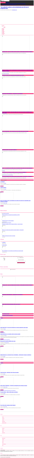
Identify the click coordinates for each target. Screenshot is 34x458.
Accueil (3, 25)
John (2, 445)
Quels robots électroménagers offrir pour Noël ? (11, 304)
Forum (3, 431)
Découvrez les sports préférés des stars (7, 341)
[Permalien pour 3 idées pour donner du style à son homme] (3, 234)
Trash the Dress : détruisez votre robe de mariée (9, 372)
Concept (3, 418)
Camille (3, 439)
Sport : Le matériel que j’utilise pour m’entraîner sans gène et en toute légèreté (17, 168)
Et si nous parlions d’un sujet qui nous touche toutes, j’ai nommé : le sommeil (17, 176)
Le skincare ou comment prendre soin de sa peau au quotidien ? (14, 172)
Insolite (3, 32)
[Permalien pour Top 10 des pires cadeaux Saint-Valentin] (7, 403)
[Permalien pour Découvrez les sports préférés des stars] (5, 339)
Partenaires (3, 421)
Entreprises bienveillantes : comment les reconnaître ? (12, 93)
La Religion (2, 181)
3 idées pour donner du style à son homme (8, 235)
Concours (3, 33)
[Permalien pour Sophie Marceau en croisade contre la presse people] (2, 332)
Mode (3, 28)
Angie (3, 442)
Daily (4, 27)
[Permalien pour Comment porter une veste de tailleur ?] (3, 219)
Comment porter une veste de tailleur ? (9, 149)
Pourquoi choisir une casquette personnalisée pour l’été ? (9, 4)
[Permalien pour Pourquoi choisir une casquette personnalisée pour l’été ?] (5, 213)
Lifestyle (3, 31)
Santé (3, 30)
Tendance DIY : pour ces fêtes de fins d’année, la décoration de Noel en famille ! (15, 3)
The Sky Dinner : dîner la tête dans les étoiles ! (9, 392)
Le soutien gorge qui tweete (7, 315)
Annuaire (3, 428)
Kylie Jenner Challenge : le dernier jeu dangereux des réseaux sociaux (13, 385)
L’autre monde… (8, 2)
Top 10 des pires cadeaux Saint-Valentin (7, 405)
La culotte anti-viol (5, 313)
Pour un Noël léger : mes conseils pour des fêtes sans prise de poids (15, 131)
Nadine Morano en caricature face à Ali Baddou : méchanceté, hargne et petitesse (15, 354)
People (3, 29)
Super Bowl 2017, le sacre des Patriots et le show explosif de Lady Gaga (14, 327)
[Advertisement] (17, 17)
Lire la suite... (2, 359)
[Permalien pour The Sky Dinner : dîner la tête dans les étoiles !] (8, 390)
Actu (2, 26)
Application (3, 432)
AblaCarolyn (3, 438)
